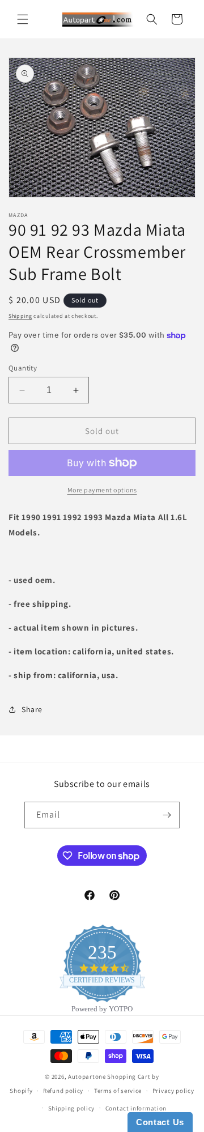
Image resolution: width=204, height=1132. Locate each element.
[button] (22, 19)
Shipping (20, 316)
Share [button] (32, 709)
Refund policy (63, 1091)
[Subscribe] (166, 815)
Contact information (136, 1108)
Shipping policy (71, 1108)
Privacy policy (173, 1091)
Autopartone (87, 1076)
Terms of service (118, 1091)
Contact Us (160, 1122)
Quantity (22, 368)
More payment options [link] (102, 490)
